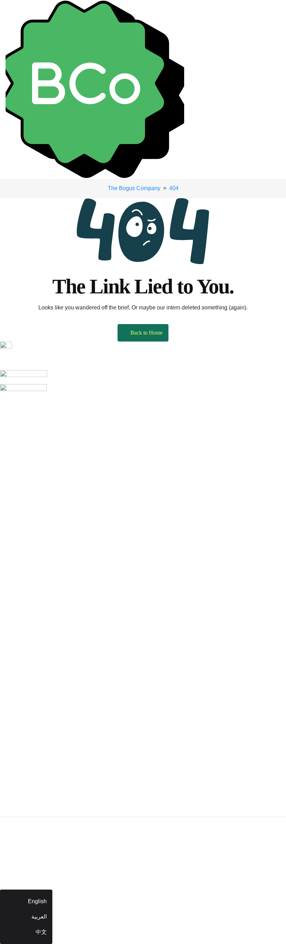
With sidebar (15, 524)
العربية (39, 917)
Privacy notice (17, 831)
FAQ (5, 749)
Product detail (17, 539)
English (37, 901)
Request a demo (20, 613)
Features (11, 435)
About (7, 404)
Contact (9, 481)
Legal (7, 847)
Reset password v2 (23, 706)
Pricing (8, 419)
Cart (5, 570)
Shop (6, 509)
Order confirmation (23, 601)
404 (4, 764)
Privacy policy (17, 810)
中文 (41, 932)
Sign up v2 (13, 675)
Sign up (9, 659)
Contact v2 (13, 496)
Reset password (20, 690)
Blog (6, 718)
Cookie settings (19, 862)
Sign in (8, 629)
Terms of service (20, 795)
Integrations (14, 450)
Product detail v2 (21, 555)
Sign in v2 (12, 644)
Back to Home (146, 333)
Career (8, 466)
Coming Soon (17, 779)
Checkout (12, 586)
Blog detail (13, 733)
